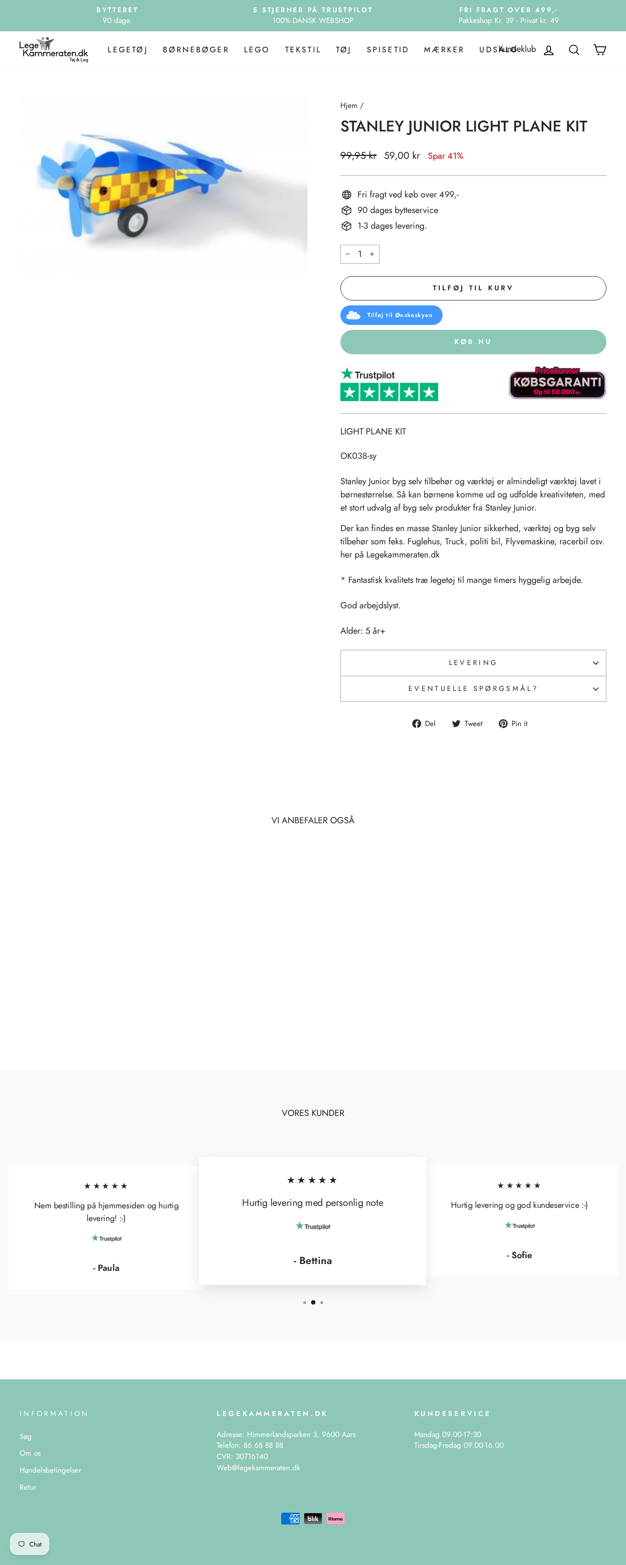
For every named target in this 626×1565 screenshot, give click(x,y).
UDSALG (498, 49)
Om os (30, 1453)
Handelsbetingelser (50, 1470)
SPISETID (388, 49)
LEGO (257, 49)
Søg (26, 1436)
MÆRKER (444, 49)
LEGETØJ (128, 49)
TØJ (344, 49)
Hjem (349, 105)
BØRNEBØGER (196, 49)
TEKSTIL (303, 49)
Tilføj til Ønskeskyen (400, 315)
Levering (473, 662)
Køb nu (473, 341)
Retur (28, 1487)
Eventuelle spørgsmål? (473, 688)
